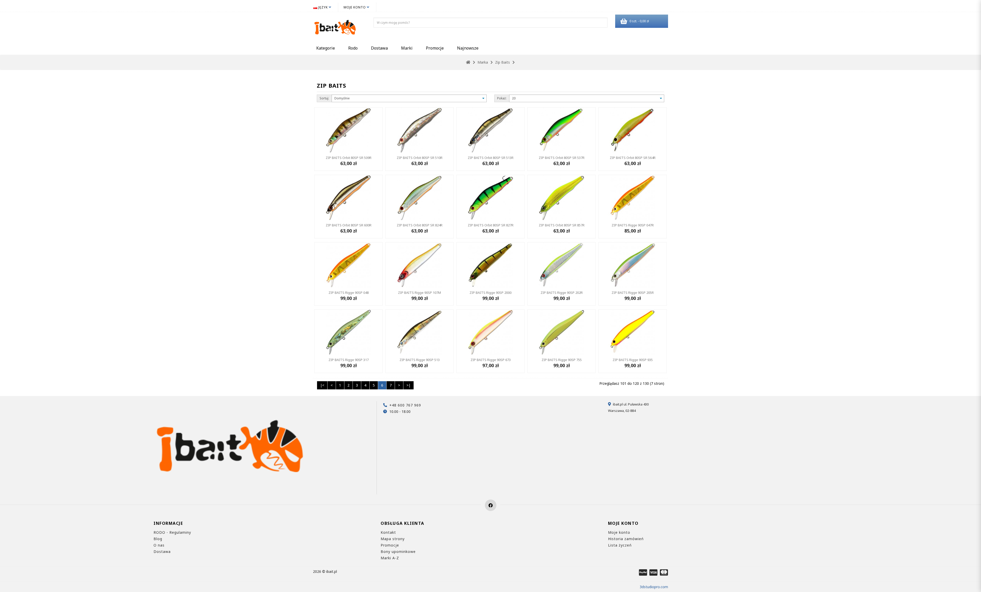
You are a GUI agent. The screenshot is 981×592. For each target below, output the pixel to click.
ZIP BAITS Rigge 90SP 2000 (490, 292)
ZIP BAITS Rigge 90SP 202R (562, 292)
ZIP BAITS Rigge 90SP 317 (349, 359)
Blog (158, 538)
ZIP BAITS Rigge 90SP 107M (419, 292)
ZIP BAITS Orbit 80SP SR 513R (490, 157)
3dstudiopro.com (654, 586)
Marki (407, 48)
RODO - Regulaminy (172, 532)
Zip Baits (502, 62)
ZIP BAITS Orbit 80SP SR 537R (562, 157)
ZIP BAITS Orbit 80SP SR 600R (348, 225)
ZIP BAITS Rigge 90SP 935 (633, 359)
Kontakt (388, 532)
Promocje (435, 48)
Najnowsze (467, 48)
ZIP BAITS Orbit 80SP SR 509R (348, 157)
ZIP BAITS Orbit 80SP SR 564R (633, 157)
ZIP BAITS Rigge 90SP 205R (633, 292)
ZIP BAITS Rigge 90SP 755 (562, 359)
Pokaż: (502, 98)
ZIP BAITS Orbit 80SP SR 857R (562, 225)
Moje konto (619, 532)
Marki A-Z (390, 557)
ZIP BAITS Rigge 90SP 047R (633, 225)
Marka (482, 62)
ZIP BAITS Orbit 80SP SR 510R (419, 157)
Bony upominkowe (398, 551)
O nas (159, 545)
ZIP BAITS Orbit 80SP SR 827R (490, 225)
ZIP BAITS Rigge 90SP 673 (491, 359)
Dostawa (379, 48)
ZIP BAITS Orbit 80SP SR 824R (419, 225)
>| (408, 385)
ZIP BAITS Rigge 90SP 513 (420, 359)
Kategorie (325, 48)
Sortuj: (324, 98)
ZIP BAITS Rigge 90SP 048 (349, 292)
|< (322, 385)
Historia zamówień (626, 538)
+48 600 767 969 (405, 405)
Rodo (353, 48)
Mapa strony (393, 538)
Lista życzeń (620, 545)
